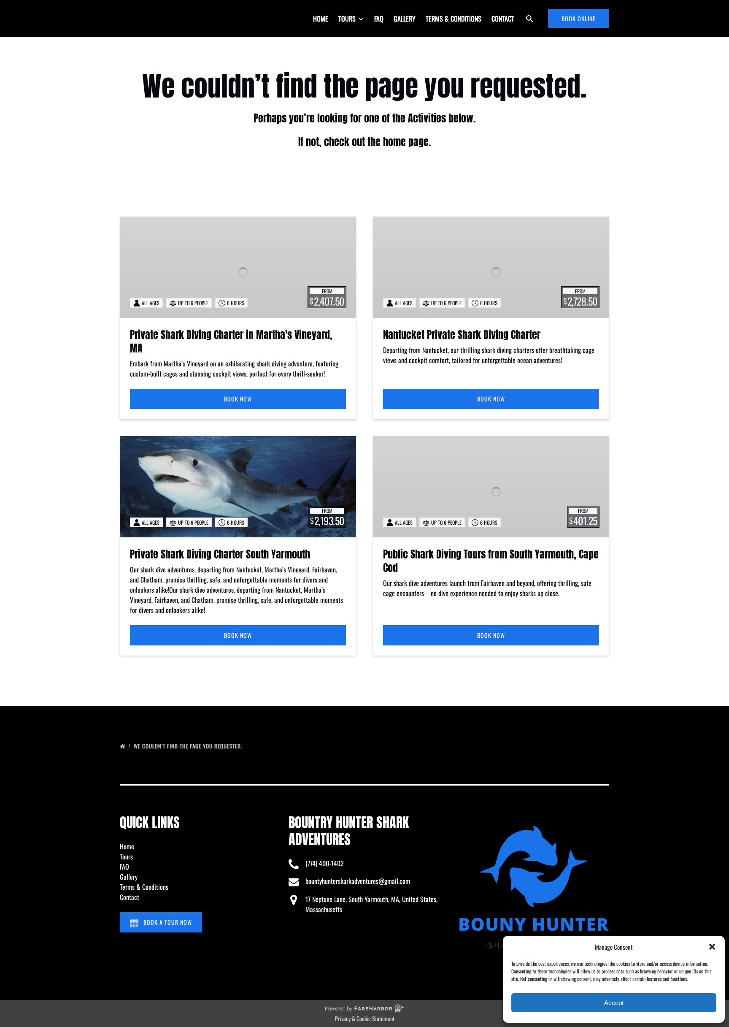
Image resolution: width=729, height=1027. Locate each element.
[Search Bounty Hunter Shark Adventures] (529, 18)
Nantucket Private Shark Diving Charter (461, 334)
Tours (126, 856)
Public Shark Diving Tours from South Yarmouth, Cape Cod (491, 561)
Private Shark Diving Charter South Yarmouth (220, 554)
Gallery (405, 19)
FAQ (378, 19)
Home (320, 19)
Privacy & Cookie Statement (364, 1018)
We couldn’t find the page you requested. (189, 746)
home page (406, 141)
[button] (712, 947)
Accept (614, 1002)
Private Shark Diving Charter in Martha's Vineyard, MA (231, 341)
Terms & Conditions (453, 19)
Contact (502, 19)
